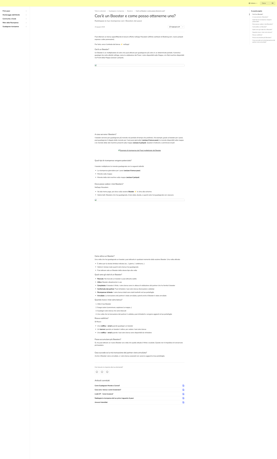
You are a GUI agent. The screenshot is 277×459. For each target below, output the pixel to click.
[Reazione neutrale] (102, 372)
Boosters (130, 11)
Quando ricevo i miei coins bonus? (262, 32)
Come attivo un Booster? (259, 27)
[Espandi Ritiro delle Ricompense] (26, 22)
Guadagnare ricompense (116, 11)
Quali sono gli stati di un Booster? (262, 29)
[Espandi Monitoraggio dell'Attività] (26, 14)
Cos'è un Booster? (257, 14)
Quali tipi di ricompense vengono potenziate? (262, 20)
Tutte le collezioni (100, 11)
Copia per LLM (175, 27)
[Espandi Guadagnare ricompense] (26, 26)
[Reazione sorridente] (107, 372)
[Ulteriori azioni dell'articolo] (182, 27)
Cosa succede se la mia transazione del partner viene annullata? (263, 41)
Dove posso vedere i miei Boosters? (262, 24)
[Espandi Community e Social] (26, 18)
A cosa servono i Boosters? (260, 17)
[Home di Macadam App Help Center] (2, 3)
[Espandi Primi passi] (26, 11)
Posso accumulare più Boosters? (261, 37)
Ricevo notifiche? (257, 35)
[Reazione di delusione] (97, 372)
